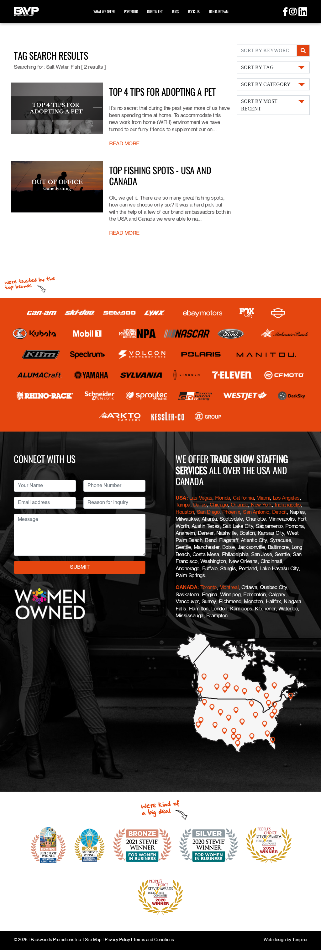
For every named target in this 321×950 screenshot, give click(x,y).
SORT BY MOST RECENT (259, 105)
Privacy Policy (117, 940)
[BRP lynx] (155, 313)
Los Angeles (286, 498)
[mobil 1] (87, 333)
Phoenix (231, 512)
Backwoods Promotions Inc (56, 940)
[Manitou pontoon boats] (266, 354)
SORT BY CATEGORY (266, 84)
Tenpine (299, 940)
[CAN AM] (42, 313)
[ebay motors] (202, 313)
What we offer (104, 11)
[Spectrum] (87, 354)
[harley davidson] (278, 313)
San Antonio (256, 512)
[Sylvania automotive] (141, 375)
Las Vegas (201, 498)
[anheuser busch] (284, 333)
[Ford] (231, 334)
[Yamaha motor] (91, 375)
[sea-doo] (119, 313)
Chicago (219, 505)
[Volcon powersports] (141, 354)
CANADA (186, 587)
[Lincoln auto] (187, 375)
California (243, 498)
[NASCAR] (187, 333)
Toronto (208, 587)
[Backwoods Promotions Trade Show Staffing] (26, 10)
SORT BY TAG (257, 67)
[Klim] (41, 354)
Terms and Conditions (153, 940)
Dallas (200, 505)
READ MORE (124, 144)
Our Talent (154, 11)
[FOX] (246, 313)
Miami (263, 498)
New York (261, 505)
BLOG (175, 11)
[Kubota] (34, 333)
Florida (222, 498)
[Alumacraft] (40, 375)
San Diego (208, 512)
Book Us (194, 11)
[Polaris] (201, 354)
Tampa (183, 505)
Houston (185, 512)
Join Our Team (218, 11)
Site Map (93, 940)
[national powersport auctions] (137, 333)
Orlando (239, 505)
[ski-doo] (80, 313)
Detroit (279, 512)
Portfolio (131, 11)
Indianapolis (288, 505)
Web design (275, 940)
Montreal (229, 587)
